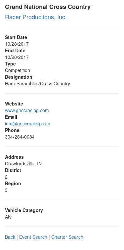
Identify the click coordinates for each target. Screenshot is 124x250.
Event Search (33, 236)
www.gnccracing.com (27, 110)
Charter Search (67, 236)
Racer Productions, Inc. (36, 16)
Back (10, 236)
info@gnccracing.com (27, 123)
